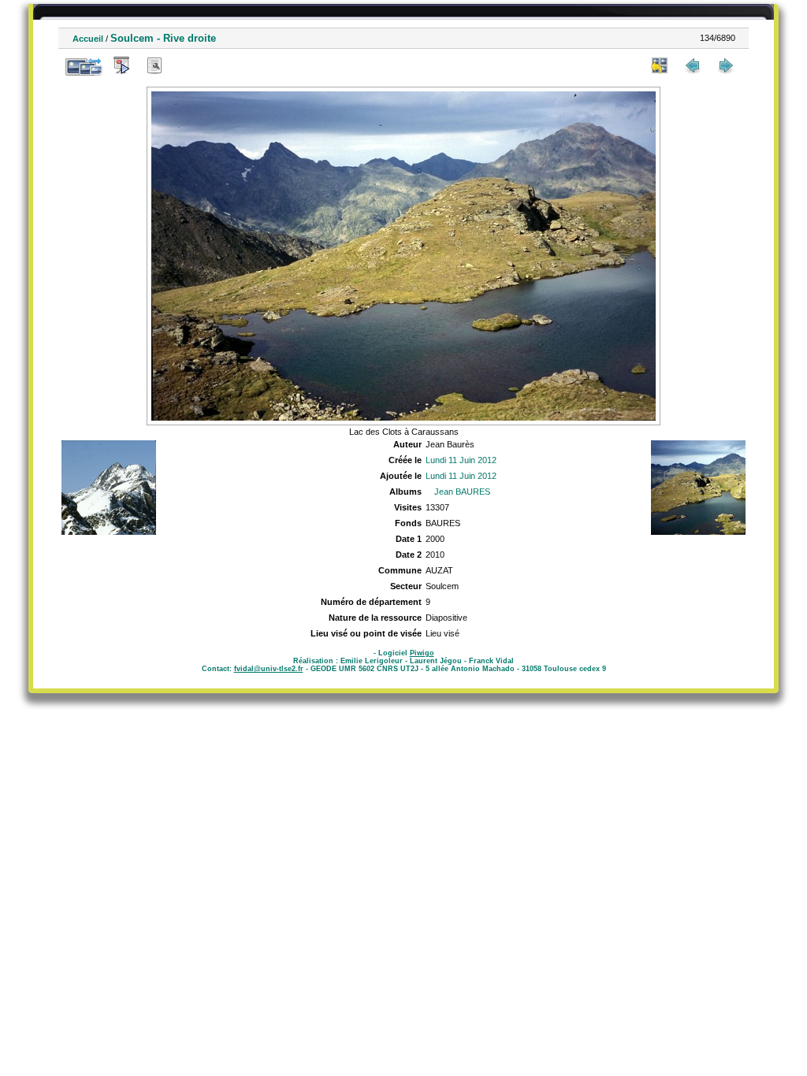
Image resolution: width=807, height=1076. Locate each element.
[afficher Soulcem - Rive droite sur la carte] (187, 65)
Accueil (88, 38)
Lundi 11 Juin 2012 (461, 460)
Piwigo (422, 653)
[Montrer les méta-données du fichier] (154, 65)
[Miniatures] (659, 65)
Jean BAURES (462, 491)
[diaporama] (121, 65)
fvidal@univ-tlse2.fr (268, 669)
